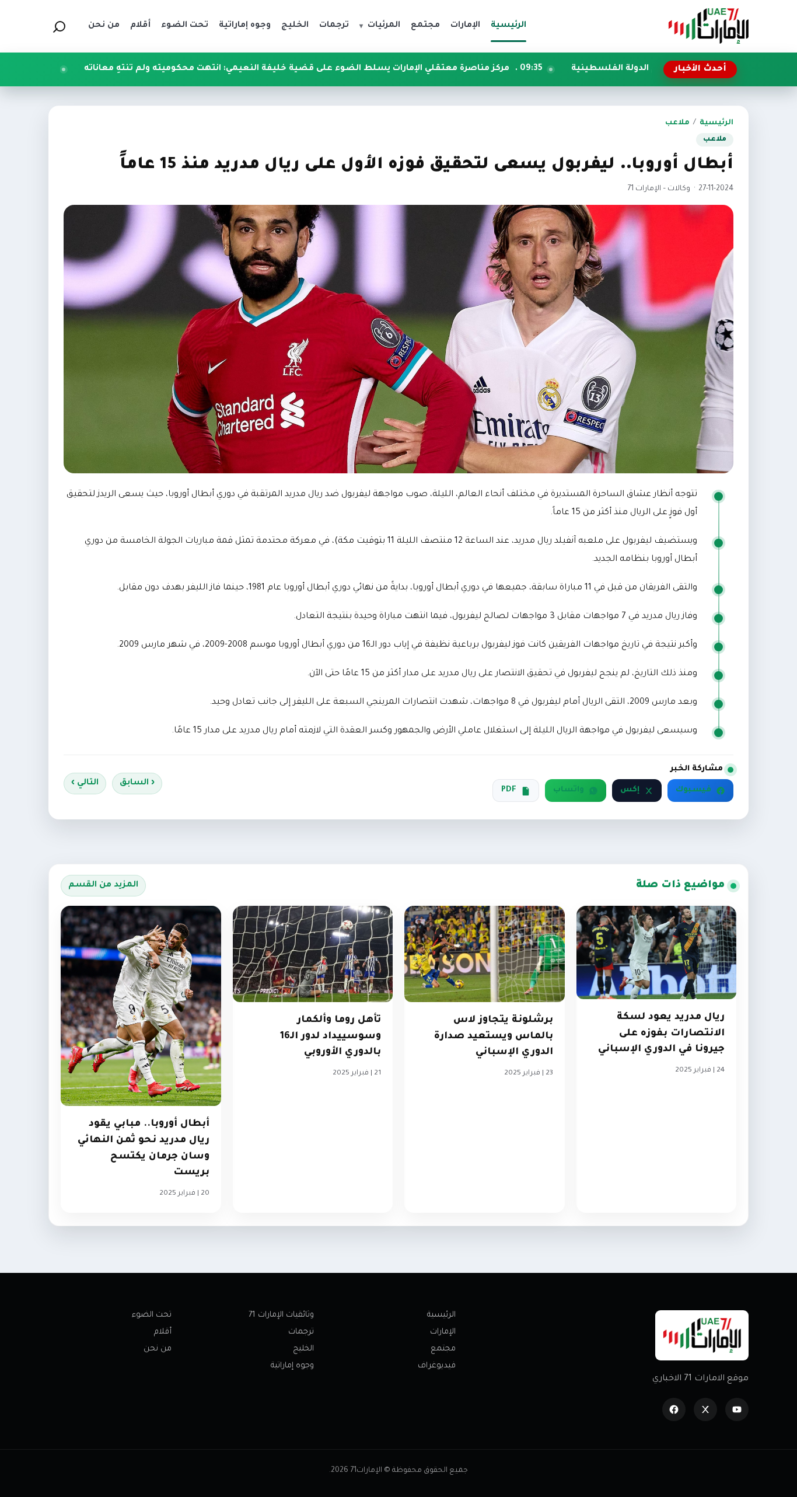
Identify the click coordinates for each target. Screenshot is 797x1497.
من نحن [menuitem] (104, 25)
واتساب (568, 790)
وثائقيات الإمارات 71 (281, 1315)
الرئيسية (716, 123)
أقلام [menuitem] (140, 25)
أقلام (163, 1332)
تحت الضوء (152, 1315)
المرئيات (379, 25)
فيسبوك (693, 790)
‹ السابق (137, 783)
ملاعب (677, 123)
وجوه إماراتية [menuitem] (245, 25)
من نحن (158, 1349)
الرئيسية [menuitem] (508, 25)
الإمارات (443, 1332)
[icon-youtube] (737, 1409)
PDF (508, 790)
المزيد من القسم (103, 885)
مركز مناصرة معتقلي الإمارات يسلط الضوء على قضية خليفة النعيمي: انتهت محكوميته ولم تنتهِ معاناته (381, 69)
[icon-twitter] (705, 1409)
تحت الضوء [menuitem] (184, 25)
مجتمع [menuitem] (425, 25)
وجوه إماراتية (292, 1366)
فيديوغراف (437, 1366)
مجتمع (443, 1349)
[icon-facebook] (674, 1409)
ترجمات (301, 1332)
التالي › (85, 783)
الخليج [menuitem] (295, 25)
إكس (629, 790)
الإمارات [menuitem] (465, 25)
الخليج (303, 1349)
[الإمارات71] (708, 26)
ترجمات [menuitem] (334, 25)
